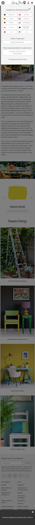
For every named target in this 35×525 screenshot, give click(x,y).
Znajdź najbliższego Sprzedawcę (17, 53)
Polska (11, 27)
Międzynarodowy (17, 42)
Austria (26, 15)
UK (11, 32)
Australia (11, 15)
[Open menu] (3, 2)
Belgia (11, 19)
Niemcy (11, 23)
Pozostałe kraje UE (27, 27)
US (26, 32)
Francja (26, 19)
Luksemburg (26, 23)
